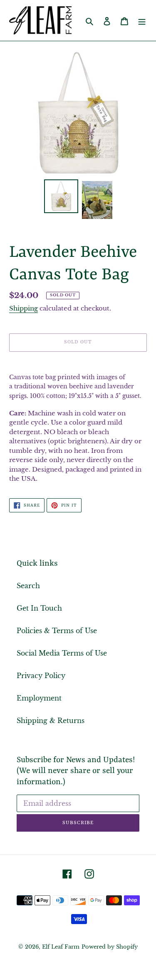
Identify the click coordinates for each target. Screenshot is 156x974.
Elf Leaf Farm (60, 946)
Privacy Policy (41, 675)
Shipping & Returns (50, 720)
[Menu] (142, 20)
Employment (39, 698)
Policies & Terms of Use (57, 630)
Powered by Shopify (110, 946)
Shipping (23, 308)
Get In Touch (39, 608)
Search (28, 585)
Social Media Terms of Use (62, 653)
